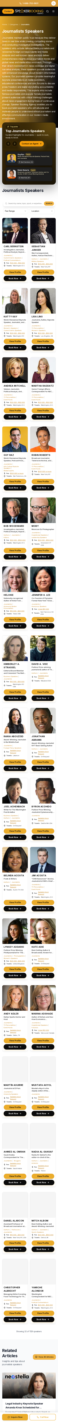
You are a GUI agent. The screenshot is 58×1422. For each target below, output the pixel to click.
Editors (6, 537)
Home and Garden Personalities (10, 607)
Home (4, 25)
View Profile (15, 272)
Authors (34, 259)
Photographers (19, 956)
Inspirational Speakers (40, 535)
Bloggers (17, 1161)
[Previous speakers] (8, 143)
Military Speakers (38, 261)
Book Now (13, 278)
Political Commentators (12, 260)
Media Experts (9, 471)
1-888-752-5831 (30, 3)
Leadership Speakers (39, 537)
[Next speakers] (14, 143)
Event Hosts (8, 400)
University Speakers (11, 1094)
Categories (14, 25)
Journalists (8, 255)
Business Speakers (11, 676)
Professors (16, 1230)
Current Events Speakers (13, 258)
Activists (35, 1163)
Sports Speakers (38, 1232)
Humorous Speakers (39, 606)
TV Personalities (37, 328)
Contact (8, 11)
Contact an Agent (30, 143)
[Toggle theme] (53, 3)
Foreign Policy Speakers (12, 748)
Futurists (35, 1027)
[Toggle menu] (53, 11)
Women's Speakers (11, 328)
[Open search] (47, 11)
